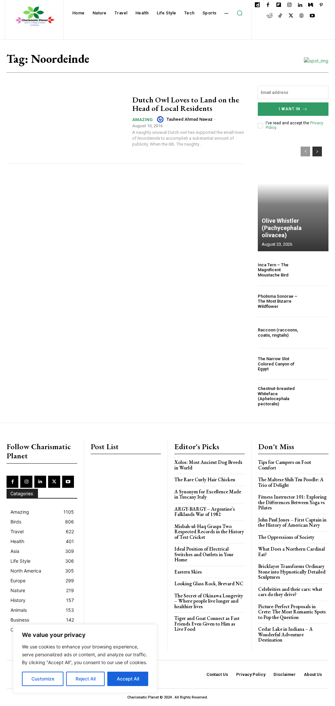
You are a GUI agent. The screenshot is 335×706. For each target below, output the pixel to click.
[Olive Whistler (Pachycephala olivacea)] (293, 195)
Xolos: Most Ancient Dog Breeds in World (208, 465)
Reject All (86, 678)
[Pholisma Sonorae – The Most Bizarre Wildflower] (317, 301)
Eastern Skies (188, 572)
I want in (289, 109)
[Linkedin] (300, 5)
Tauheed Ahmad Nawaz (190, 119)
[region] (85, 658)
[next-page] (317, 151)
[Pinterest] (321, 5)
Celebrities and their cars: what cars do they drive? (290, 592)
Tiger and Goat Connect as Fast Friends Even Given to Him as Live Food (206, 623)
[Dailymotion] (257, 5)
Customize (42, 678)
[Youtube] (312, 16)
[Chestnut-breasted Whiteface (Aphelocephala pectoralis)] (317, 396)
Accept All (128, 678)
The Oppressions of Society (286, 537)
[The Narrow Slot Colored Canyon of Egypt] (317, 364)
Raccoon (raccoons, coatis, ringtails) (278, 332)
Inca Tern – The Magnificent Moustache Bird (273, 269)
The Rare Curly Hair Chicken (204, 479)
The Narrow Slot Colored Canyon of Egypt (276, 363)
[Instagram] (289, 5)
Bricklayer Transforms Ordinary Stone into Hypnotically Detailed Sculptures (292, 571)
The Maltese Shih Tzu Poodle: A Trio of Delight (291, 482)
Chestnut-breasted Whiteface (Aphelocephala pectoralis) (276, 396)
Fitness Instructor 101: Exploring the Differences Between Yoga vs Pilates (292, 502)
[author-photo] (161, 119)
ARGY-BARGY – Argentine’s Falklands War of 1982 (204, 512)
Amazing (142, 119)
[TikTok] (280, 16)
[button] (240, 13)
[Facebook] (268, 5)
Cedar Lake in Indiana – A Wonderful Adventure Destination (285, 634)
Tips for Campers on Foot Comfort (284, 465)
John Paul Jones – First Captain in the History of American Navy (292, 522)
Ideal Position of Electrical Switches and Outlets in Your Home (204, 554)
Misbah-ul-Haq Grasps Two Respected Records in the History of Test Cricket (209, 531)
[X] (291, 16)
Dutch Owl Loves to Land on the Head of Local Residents (185, 104)
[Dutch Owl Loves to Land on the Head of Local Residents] (66, 121)
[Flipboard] (278, 5)
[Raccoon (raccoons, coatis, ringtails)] (317, 332)
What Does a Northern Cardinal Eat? (291, 551)
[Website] (301, 16)
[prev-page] (305, 151)
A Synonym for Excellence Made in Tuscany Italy (207, 494)
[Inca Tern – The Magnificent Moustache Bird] (317, 270)
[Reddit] (269, 16)
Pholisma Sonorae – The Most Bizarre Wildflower (277, 301)
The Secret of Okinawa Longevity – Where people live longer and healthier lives (208, 600)
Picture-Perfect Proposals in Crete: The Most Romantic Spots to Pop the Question (292, 611)
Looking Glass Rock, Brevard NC (208, 583)
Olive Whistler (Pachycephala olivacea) (282, 227)
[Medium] (310, 5)
